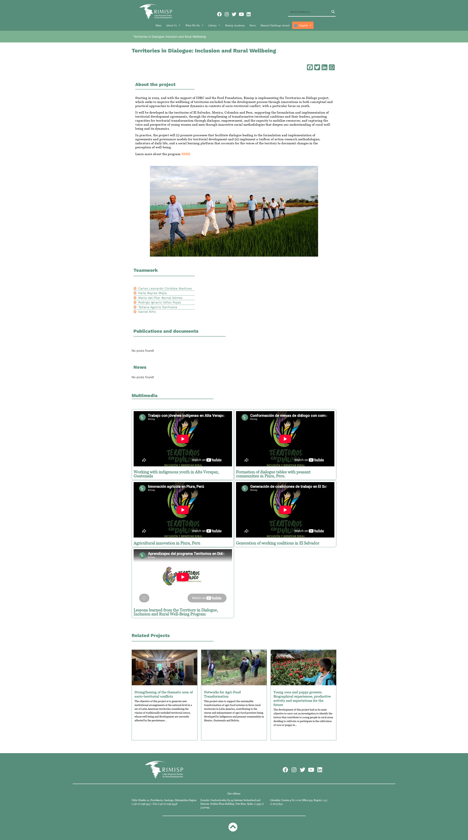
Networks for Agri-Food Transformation (222, 694)
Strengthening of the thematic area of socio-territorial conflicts (164, 694)
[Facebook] (219, 14)
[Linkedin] (249, 14)
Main (158, 25)
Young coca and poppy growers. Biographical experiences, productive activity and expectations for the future (302, 698)
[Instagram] (227, 14)
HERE (185, 154)
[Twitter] (234, 14)
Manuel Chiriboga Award (275, 25)
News (253, 25)
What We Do (192, 25)
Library (212, 25)
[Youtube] (241, 14)
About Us (171, 25)
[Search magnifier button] (333, 11)
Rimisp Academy (235, 25)
